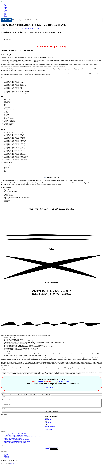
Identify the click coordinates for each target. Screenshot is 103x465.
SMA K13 (6, 10)
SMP (5, 5)
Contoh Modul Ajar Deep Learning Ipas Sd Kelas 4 (17, 439)
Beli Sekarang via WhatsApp (51, 411)
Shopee (6, 454)
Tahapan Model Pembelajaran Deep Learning (15, 435)
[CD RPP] (1, 1)
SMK (5, 8)
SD (5, 4)
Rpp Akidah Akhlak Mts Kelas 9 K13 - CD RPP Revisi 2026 (25, 28)
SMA (5, 7)
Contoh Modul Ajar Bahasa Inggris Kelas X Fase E (17, 441)
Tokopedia (6, 457)
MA (5, 14)
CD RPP (12, 463)
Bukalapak (6, 456)
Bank (5, 16)
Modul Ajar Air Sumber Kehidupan (13, 438)
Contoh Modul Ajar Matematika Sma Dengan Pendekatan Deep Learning (22, 436)
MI (4, 11)
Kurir (3, 408)
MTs (5, 13)
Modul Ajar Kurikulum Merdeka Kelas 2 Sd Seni (16, 434)
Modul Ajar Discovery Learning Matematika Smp (16, 442)
